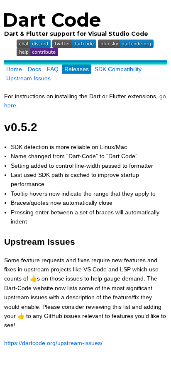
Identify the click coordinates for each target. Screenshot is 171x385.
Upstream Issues (28, 78)
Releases (76, 69)
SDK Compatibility (118, 69)
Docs (34, 69)
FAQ (53, 69)
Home (14, 69)
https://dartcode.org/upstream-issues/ (53, 343)
